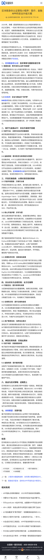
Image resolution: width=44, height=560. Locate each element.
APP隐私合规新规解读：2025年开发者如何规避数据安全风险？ (22, 493)
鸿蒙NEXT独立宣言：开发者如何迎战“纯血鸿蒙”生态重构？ (22, 498)
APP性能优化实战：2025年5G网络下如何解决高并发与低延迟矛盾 (22, 526)
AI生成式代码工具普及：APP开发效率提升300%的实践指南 (22, 522)
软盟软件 (14, 547)
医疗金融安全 (33, 468)
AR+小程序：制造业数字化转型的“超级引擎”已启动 (21, 507)
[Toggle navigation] (41, 3)
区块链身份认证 (11, 63)
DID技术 (7, 97)
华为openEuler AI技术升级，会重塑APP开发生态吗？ (22, 503)
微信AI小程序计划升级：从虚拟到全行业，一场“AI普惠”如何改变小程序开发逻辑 (22, 517)
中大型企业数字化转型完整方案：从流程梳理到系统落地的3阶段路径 (22, 531)
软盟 (19, 550)
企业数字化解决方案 (14, 17)
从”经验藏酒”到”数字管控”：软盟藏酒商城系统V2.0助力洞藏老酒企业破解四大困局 (22, 512)
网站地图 (35, 547)
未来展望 (9, 410)
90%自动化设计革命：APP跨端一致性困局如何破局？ (22, 536)
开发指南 (14, 59)
